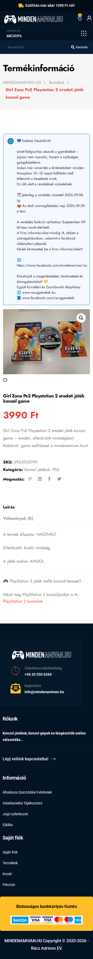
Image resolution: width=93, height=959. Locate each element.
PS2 (55, 470)
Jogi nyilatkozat (15, 814)
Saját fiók (10, 852)
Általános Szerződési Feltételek (27, 792)
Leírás (8, 507)
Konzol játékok (37, 470)
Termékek (10, 863)
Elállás (8, 825)
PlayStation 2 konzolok (23, 601)
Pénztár (9, 885)
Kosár (7, 874)
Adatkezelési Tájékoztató (22, 803)
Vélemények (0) (18, 518)
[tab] (45, 507)
